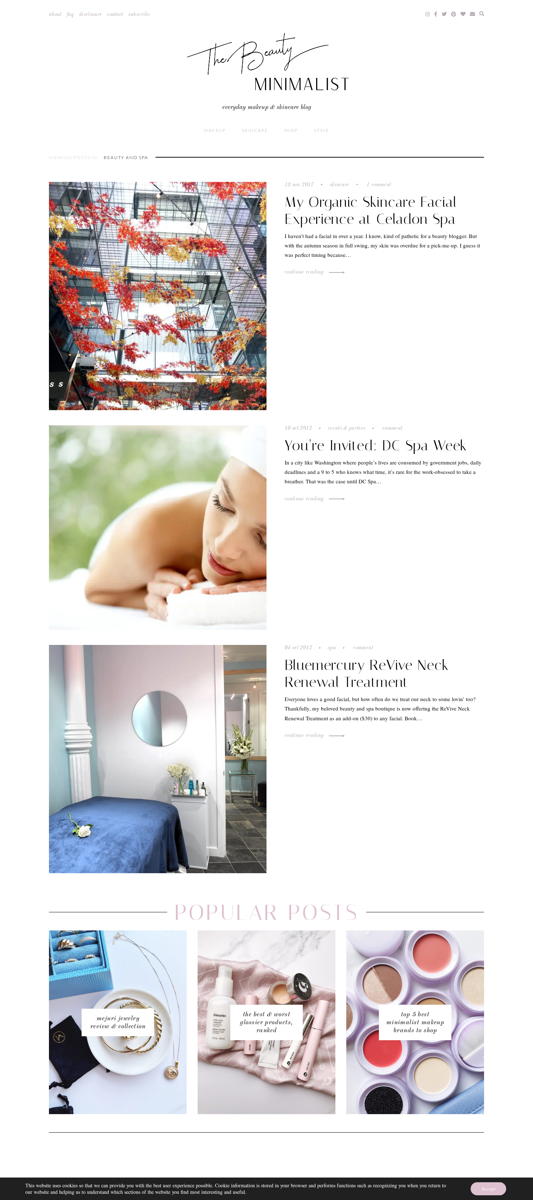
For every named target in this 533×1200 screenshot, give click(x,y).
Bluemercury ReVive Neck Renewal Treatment (367, 674)
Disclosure (90, 14)
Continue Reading (305, 272)
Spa (332, 647)
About (55, 14)
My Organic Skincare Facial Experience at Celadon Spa (371, 210)
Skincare (255, 130)
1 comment (378, 184)
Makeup (215, 130)
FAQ (70, 14)
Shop (291, 130)
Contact (115, 14)
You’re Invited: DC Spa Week (376, 445)
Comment (391, 428)
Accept (488, 1188)
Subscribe (139, 14)
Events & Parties (346, 428)
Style (321, 130)
